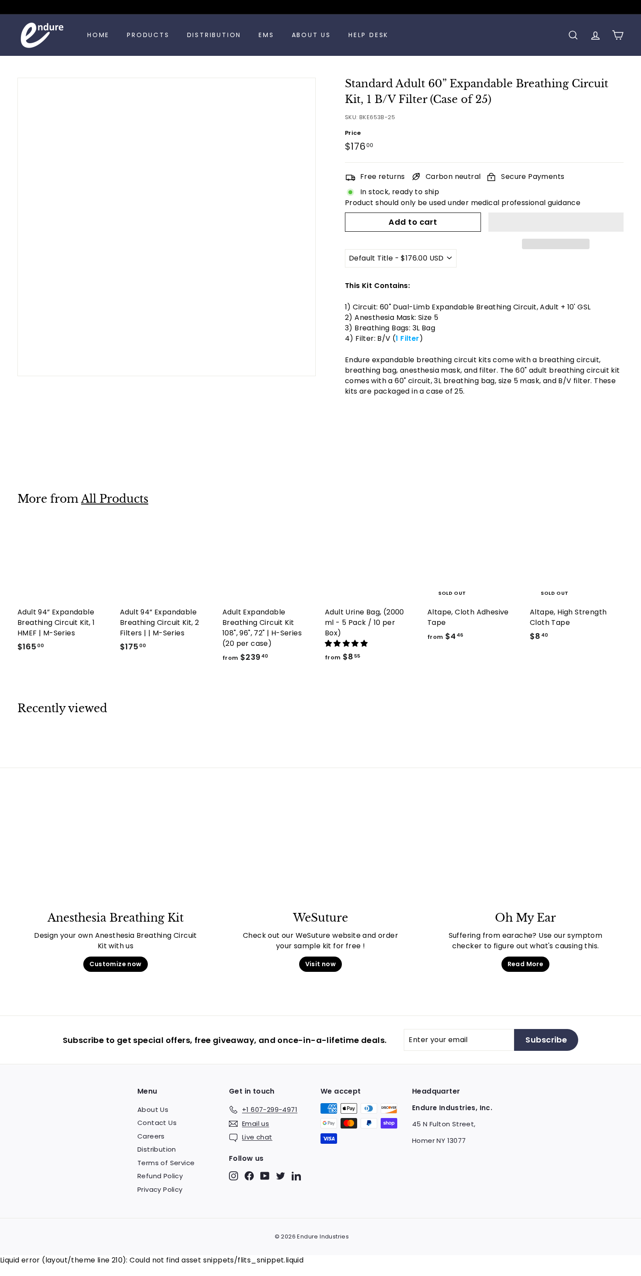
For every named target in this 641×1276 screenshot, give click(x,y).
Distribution (214, 35)
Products (148, 35)
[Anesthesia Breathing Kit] (116, 855)
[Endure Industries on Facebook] (249, 1175)
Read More (526, 964)
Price (353, 133)
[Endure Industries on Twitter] (280, 1175)
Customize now (115, 964)
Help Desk (368, 35)
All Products (114, 499)
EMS (266, 35)
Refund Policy (160, 1175)
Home (98, 35)
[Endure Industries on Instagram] (233, 1175)
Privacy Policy (160, 1189)
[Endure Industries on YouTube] (264, 1175)
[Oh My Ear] (525, 855)
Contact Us (157, 1122)
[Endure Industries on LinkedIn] (296, 1175)
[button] (556, 222)
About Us (311, 35)
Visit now (320, 964)
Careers (151, 1136)
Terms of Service (165, 1162)
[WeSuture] (320, 855)
